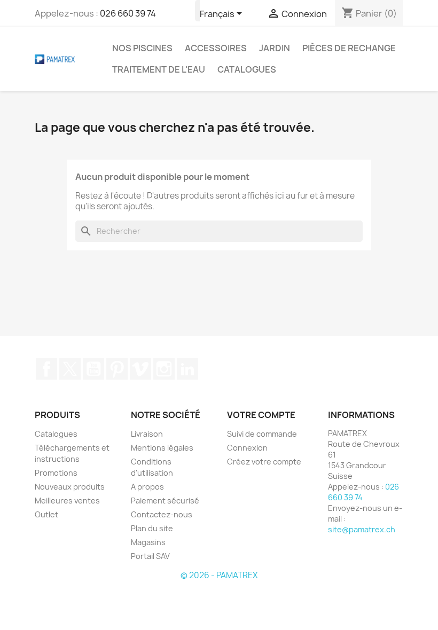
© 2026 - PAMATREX (219, 575)
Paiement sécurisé (165, 500)
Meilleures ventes (67, 500)
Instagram (164, 369)
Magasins (148, 542)
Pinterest (117, 369)
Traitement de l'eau (158, 69)
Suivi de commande (262, 434)
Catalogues (246, 69)
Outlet (46, 514)
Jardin (274, 48)
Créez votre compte (264, 461)
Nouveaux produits (70, 487)
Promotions (56, 473)
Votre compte (261, 415)
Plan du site (152, 528)
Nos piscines (142, 48)
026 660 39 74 (128, 13)
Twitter (70, 369)
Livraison (147, 434)
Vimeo (140, 369)
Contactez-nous (161, 514)
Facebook (46, 369)
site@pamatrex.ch (361, 529)
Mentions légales (162, 448)
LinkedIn (187, 369)
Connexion (247, 448)
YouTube (93, 369)
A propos (147, 487)
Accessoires (216, 48)
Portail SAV (150, 556)
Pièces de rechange (349, 48)
